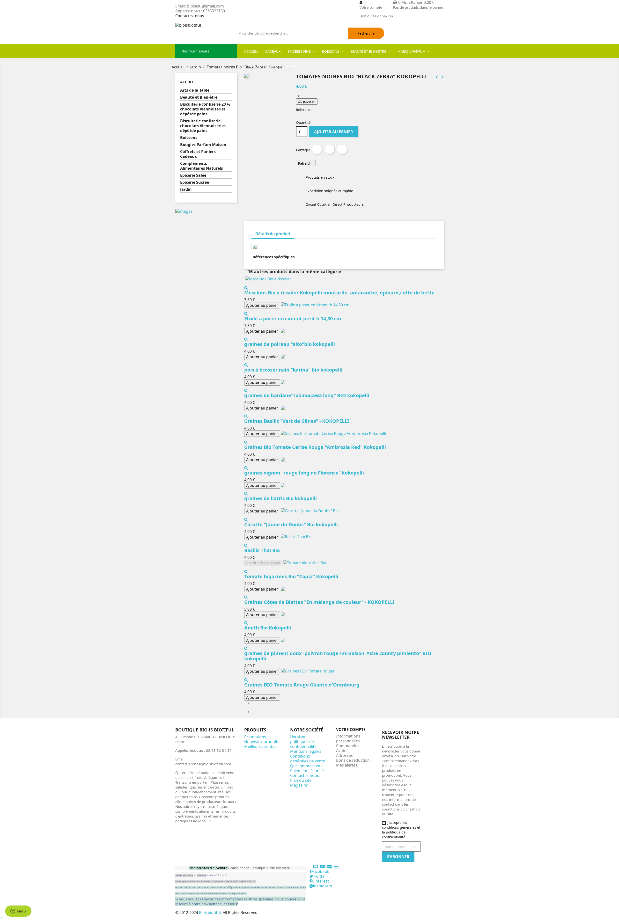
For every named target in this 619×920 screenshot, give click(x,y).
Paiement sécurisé (307, 770)
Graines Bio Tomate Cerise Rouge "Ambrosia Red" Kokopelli (315, 447)
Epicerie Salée (193, 175)
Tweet (329, 149)
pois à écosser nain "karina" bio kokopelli (293, 369)
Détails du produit (272, 233)
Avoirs (341, 750)
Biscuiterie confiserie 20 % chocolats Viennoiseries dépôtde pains (205, 109)
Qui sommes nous (307, 765)
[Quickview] (246, 287)
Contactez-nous (189, 15)
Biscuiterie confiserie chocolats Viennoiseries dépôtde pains (203, 125)
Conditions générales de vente (307, 758)
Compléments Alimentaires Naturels (201, 166)
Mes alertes (346, 765)
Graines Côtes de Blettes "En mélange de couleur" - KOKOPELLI (319, 602)
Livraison (298, 736)
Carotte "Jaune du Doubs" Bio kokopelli (291, 524)
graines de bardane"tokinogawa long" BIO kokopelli (306, 395)
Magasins (299, 785)
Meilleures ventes (260, 746)
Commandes (347, 745)
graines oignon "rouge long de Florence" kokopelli (304, 472)
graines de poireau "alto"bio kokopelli (289, 344)
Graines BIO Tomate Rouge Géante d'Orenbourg (302, 684)
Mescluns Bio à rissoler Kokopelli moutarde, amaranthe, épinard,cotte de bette (339, 292)
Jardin (186, 189)
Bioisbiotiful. (211, 912)
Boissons (188, 137)
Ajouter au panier (333, 131)
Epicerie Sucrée (194, 182)
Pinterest (342, 149)
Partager (317, 149)
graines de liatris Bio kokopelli (280, 498)
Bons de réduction (353, 760)
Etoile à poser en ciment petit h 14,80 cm (292, 318)
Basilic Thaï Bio (262, 550)
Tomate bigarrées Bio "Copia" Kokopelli (291, 576)
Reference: (304, 109)
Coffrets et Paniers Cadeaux (198, 154)
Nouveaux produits (261, 741)
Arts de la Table (194, 90)
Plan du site (300, 780)
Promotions (255, 736)
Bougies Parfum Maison (203, 144)
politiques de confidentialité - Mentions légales (305, 746)
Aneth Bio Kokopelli (267, 627)
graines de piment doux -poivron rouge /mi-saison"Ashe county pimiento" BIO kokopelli (337, 656)
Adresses (344, 755)
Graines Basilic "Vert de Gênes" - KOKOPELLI (296, 421)
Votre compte (351, 729)
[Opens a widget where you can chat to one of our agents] (18, 911)
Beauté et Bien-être (198, 97)
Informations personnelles (348, 738)
